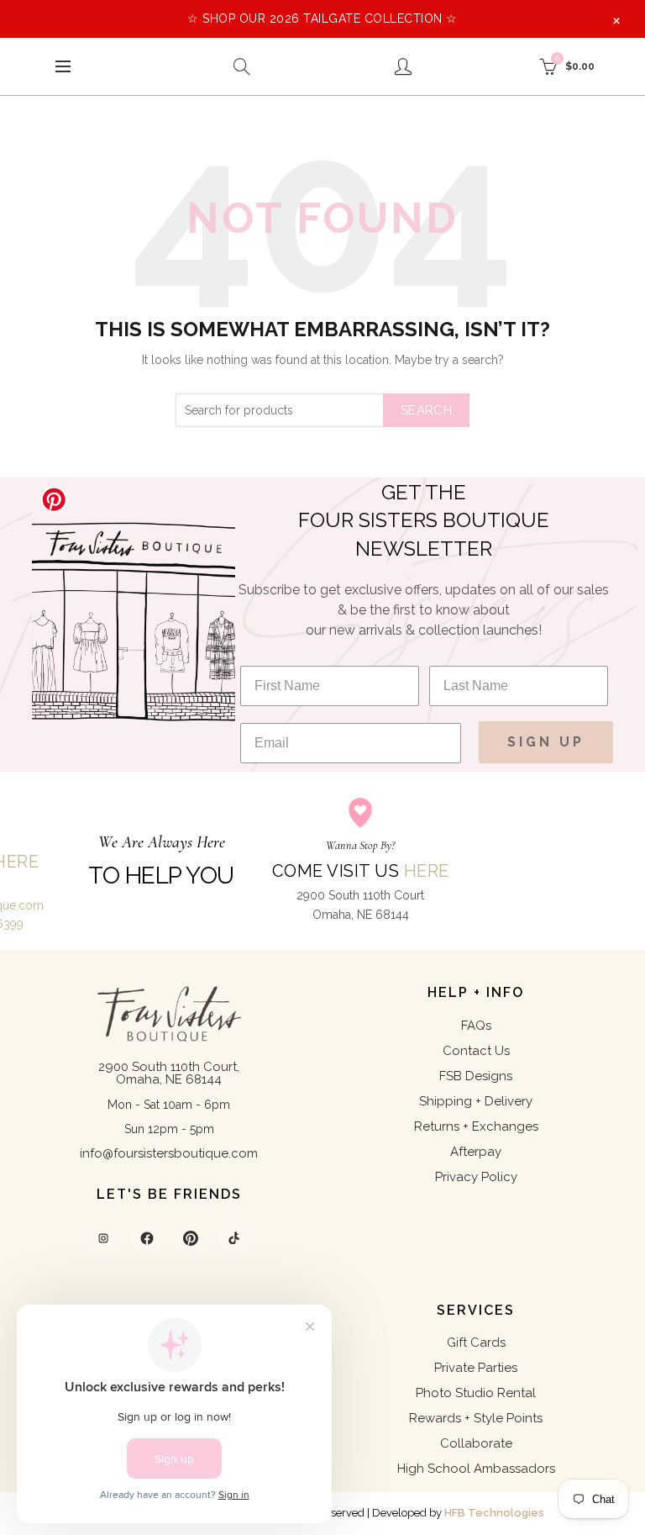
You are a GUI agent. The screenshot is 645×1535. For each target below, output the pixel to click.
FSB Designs (475, 1076)
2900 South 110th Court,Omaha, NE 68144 (168, 1073)
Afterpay (475, 1151)
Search (426, 410)
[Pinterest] (190, 1238)
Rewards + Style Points (476, 1418)
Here (426, 871)
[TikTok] (234, 1238)
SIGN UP (546, 742)
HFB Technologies (494, 1512)
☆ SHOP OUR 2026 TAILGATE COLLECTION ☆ (322, 18)
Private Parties (475, 1367)
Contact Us (476, 1050)
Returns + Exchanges (476, 1126)
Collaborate (476, 1443)
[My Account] (403, 66)
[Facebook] (147, 1238)
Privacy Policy (476, 1176)
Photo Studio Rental (476, 1392)
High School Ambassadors (476, 1468)
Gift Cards (476, 1342)
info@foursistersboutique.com (169, 1153)
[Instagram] (103, 1238)
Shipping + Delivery (475, 1101)
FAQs (476, 1025)
